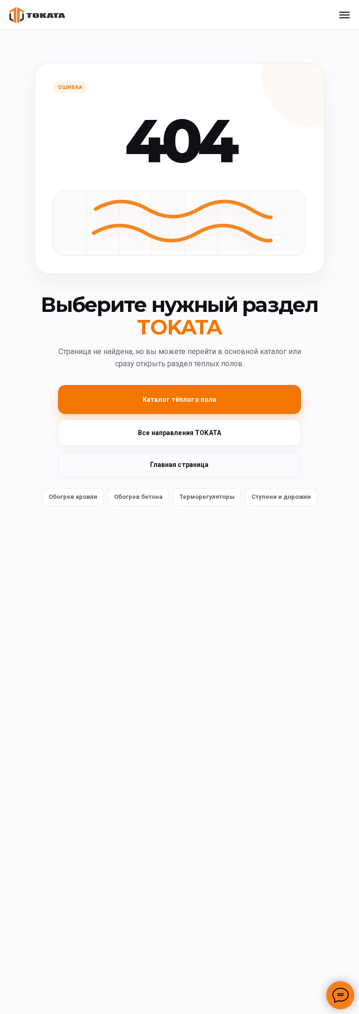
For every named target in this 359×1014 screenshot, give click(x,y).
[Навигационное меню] (344, 15)
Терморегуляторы (207, 496)
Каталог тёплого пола (180, 399)
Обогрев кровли (73, 496)
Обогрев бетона (138, 496)
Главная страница (179, 464)
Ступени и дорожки (281, 496)
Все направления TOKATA (179, 433)
